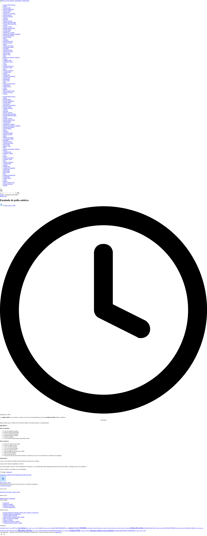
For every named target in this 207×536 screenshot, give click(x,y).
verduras (141, 530)
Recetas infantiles (65, 530)
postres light (54, 528)
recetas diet (22, 475)
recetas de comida (160, 528)
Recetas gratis (57, 530)
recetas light (28, 475)
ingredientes (22, 528)
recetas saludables (108, 530)
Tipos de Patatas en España (10, 515)
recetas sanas (118, 530)
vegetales (137, 530)
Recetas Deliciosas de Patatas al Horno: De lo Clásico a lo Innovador (20, 512)
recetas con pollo (115, 528)
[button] (16, 193)
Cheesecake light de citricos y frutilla (12, 523)
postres (41, 528)
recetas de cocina (4, 475)
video (144, 530)
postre (36, 528)
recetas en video (4, 530)
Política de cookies (8, 504)
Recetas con (100, 528)
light (28, 528)
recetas (83, 527)
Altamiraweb (58, 532)
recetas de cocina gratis (149, 528)
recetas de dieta (170, 528)
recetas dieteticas (199, 528)
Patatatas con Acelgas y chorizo (11, 521)
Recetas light (3, 196)
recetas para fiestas (85, 530)
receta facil (76, 528)
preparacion (62, 528)
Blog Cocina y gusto (5, 482)
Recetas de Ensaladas (14, 475)
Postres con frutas (47, 528)
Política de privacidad (8, 505)
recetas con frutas (107, 528)
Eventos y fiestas (9, 528)
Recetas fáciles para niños (45, 530)
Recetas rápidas (96, 530)
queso (67, 528)
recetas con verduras (124, 528)
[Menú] (0, 2)
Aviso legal (6, 502)
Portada (2, 194)
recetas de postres (190, 528)
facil (14, 528)
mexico (30, 528)
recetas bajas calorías (92, 528)
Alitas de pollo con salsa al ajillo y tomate (13, 517)
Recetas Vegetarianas (129, 530)
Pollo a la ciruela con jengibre (10, 518)
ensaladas (2, 528)
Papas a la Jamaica (8, 520)
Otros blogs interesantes (9, 507)
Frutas (16, 528)
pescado (33, 528)
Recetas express (14, 530)
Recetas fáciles (25, 530)
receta (71, 528)
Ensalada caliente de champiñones (12, 514)
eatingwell (9, 472)
